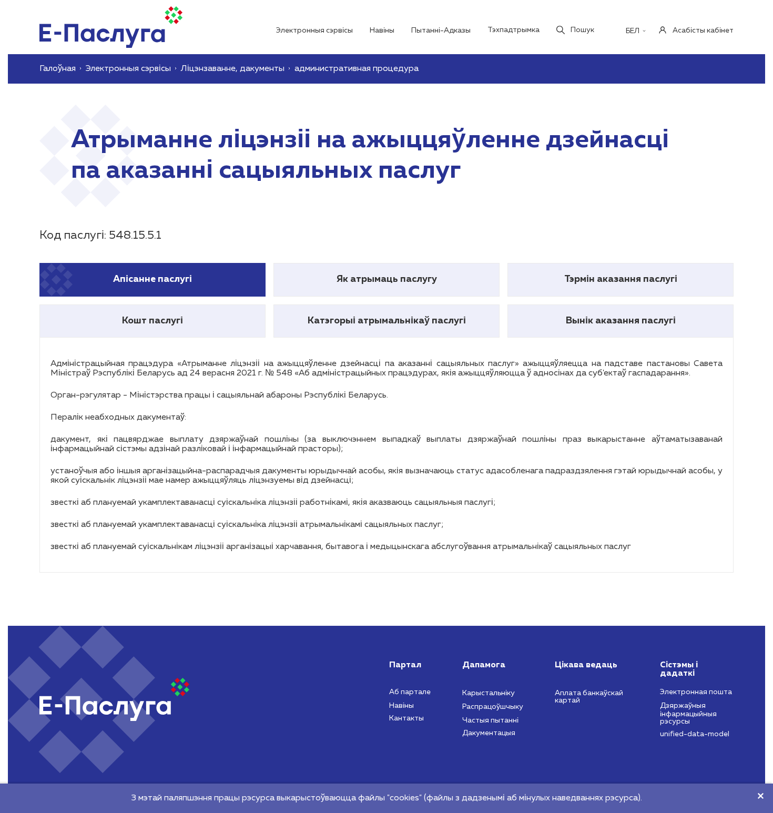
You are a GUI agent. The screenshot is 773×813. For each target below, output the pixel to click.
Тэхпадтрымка (513, 30)
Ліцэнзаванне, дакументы (232, 69)
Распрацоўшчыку (492, 706)
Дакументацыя (488, 733)
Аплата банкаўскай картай (589, 696)
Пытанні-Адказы (441, 30)
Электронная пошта (696, 692)
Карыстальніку (488, 693)
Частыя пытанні (490, 720)
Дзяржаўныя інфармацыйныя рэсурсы (688, 713)
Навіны (382, 30)
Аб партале (410, 692)
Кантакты (406, 718)
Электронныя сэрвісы (314, 30)
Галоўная (57, 69)
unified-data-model (694, 734)
